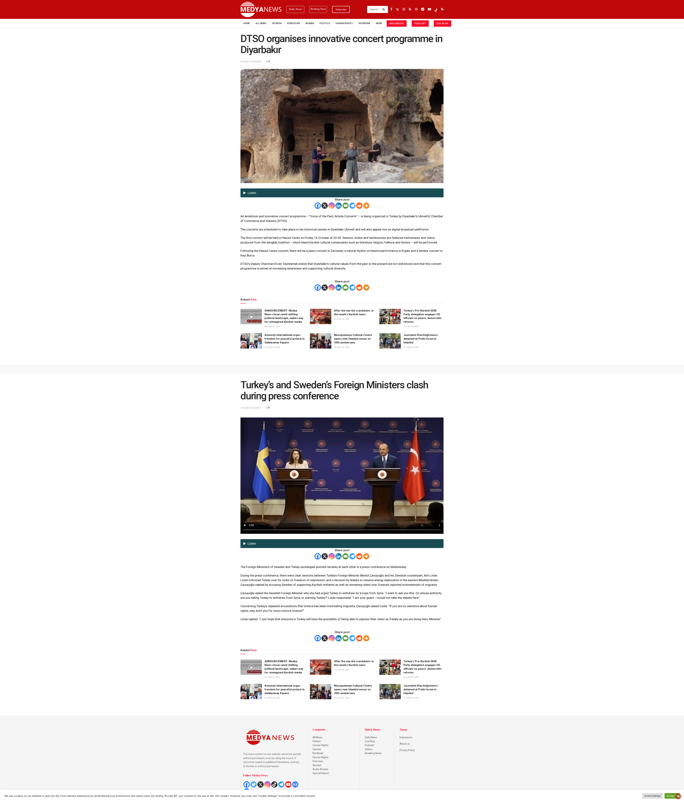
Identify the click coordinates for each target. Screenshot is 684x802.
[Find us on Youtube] (429, 9)
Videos (368, 749)
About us (405, 743)
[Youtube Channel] (288, 784)
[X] (325, 206)
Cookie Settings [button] (652, 796)
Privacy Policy (407, 750)
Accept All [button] (672, 796)
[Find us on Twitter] (397, 9)
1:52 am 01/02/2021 (250, 407)
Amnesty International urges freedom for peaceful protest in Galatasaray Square (285, 338)
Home (246, 23)
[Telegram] (352, 206)
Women (309, 23)
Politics (325, 23)
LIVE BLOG (442, 23)
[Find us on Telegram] (422, 9)
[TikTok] (274, 784)
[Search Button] (384, 9)
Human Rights (344, 23)
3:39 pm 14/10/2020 (250, 61)
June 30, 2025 (273, 326)
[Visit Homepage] (260, 9)
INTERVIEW (364, 23)
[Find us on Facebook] (391, 9)
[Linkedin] (338, 206)
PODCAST (420, 23)
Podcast (369, 745)
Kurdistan (293, 23)
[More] (366, 206)
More (379, 23)
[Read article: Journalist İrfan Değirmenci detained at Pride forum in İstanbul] (390, 341)
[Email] (345, 206)
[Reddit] (359, 206)
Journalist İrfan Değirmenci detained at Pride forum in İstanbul (420, 338)
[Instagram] (331, 206)
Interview (318, 761)
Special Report (321, 773)
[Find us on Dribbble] (416, 9)
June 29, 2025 (342, 319)
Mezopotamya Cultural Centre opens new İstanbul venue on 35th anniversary (353, 338)
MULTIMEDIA (397, 23)
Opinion (276, 23)
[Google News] (295, 784)
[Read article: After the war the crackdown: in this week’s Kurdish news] (320, 316)
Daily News (371, 737)
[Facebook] (318, 206)
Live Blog (370, 741)
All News (260, 23)
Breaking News (373, 753)
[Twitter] (253, 784)
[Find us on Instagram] (404, 9)
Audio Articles (320, 769)
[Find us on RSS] (410, 9)
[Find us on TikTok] (436, 9)
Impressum (406, 737)
